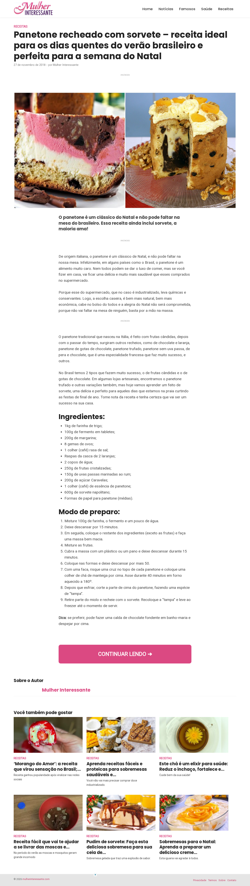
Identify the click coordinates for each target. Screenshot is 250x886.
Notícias (166, 8)
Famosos (187, 8)
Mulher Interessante (66, 65)
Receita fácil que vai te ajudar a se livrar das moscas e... (46, 844)
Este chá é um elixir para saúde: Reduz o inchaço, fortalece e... (193, 766)
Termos (212, 880)
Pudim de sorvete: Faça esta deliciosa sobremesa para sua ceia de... (119, 847)
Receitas (225, 8)
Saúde (206, 8)
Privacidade (199, 880)
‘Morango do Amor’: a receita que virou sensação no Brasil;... (47, 766)
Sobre (222, 880)
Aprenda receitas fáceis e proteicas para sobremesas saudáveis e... (117, 769)
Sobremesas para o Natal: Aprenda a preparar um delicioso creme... (187, 847)
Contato (231, 880)
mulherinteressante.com (36, 879)
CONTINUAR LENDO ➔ (125, 654)
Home (147, 8)
